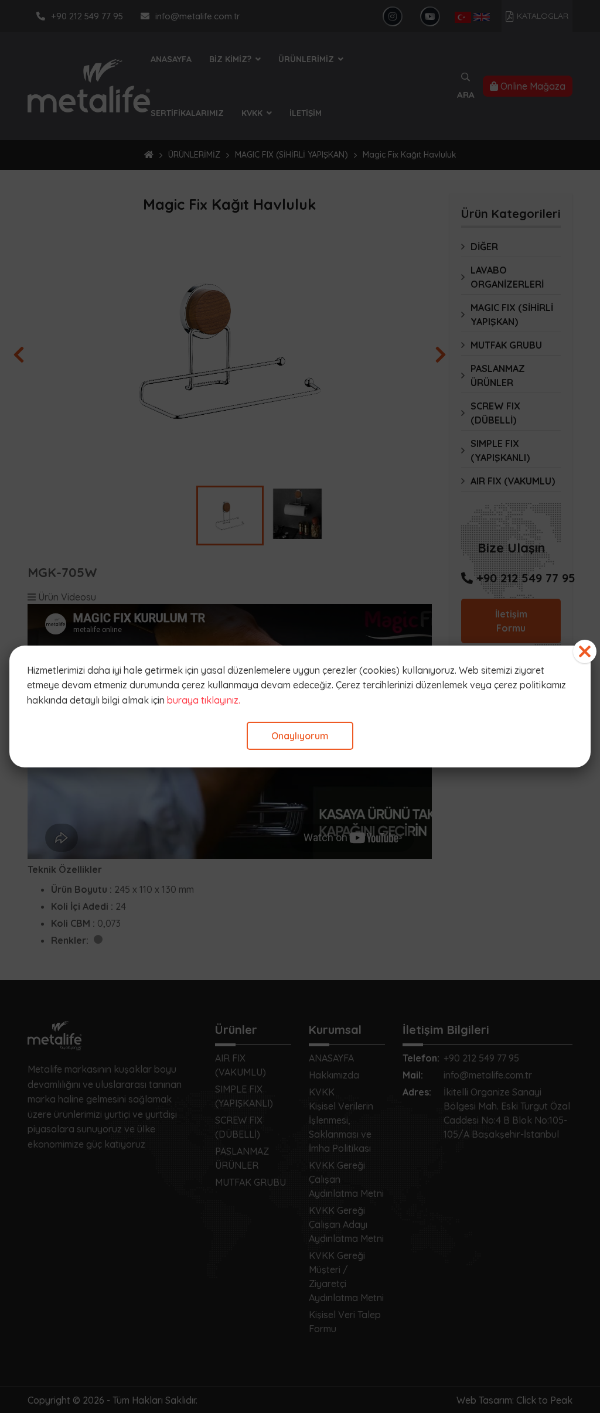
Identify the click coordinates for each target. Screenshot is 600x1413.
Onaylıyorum (300, 736)
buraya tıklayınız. (203, 700)
